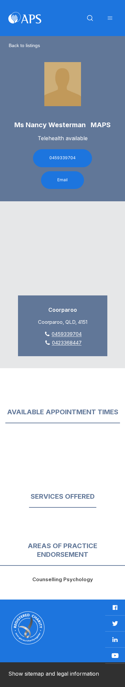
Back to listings (24, 45)
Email (62, 179)
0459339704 (62, 157)
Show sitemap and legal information (53, 673)
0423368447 (67, 342)
